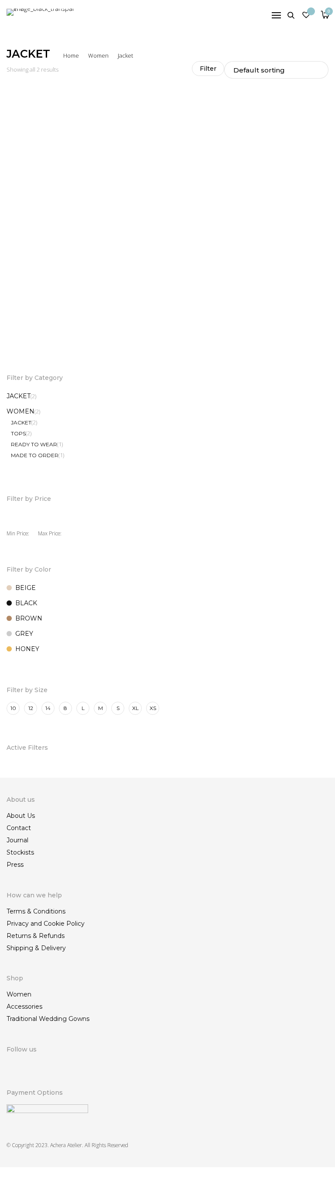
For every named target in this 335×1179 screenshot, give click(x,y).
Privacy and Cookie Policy (46, 923)
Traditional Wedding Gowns (48, 1019)
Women (98, 55)
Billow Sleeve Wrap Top (39, 327)
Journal (17, 840)
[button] (158, 337)
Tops (18, 433)
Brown (28, 618)
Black (26, 603)
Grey (24, 634)
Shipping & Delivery (36, 948)
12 (30, 708)
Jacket (19, 396)
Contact (19, 828)
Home (71, 55)
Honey (27, 649)
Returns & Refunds (36, 936)
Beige (25, 588)
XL (135, 708)
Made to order (34, 455)
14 (48, 708)
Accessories (24, 1006)
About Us (21, 816)
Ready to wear (34, 444)
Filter (208, 68)
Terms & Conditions (36, 911)
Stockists (20, 852)
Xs (153, 708)
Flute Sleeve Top (194, 327)
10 (13, 708)
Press (15, 865)
